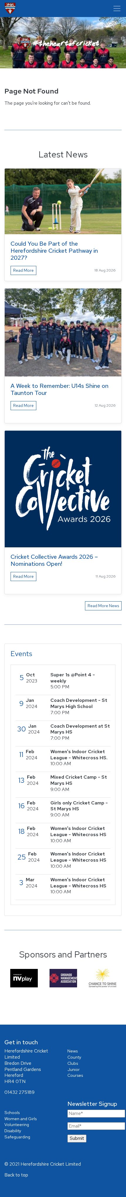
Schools (12, 1112)
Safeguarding (17, 1137)
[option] (24, 978)
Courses (75, 1075)
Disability (12, 1130)
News (72, 1051)
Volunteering (16, 1124)
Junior (73, 1069)
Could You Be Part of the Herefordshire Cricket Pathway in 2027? (54, 251)
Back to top (16, 1175)
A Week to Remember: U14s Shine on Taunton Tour (59, 389)
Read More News (103, 605)
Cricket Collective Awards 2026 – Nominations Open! (54, 560)
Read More (23, 270)
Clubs (72, 1063)
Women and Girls (20, 1118)
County (74, 1057)
